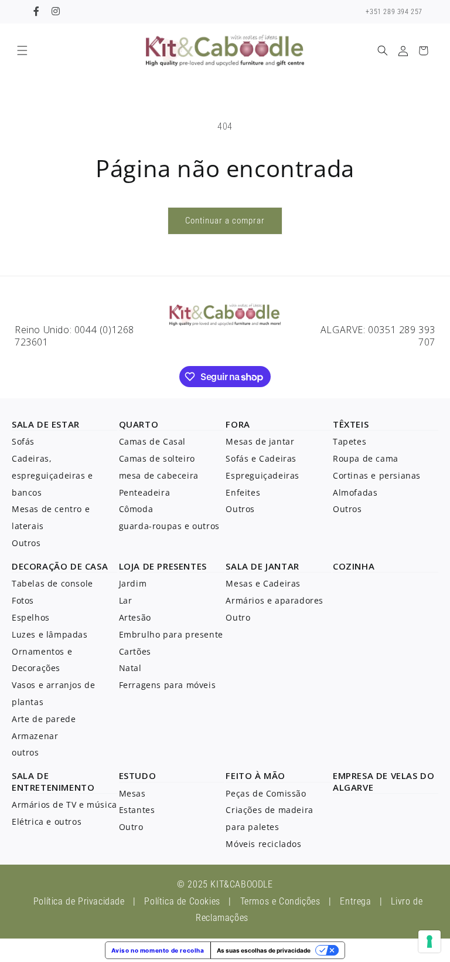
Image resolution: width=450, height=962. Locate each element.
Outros (26, 542)
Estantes (137, 809)
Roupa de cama (365, 458)
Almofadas (355, 492)
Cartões (135, 651)
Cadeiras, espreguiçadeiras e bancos (52, 475)
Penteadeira (145, 492)
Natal (130, 667)
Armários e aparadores (274, 600)
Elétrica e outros (46, 821)
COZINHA (353, 566)
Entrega (355, 901)
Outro (238, 617)
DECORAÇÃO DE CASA (60, 566)
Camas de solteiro (157, 458)
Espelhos (31, 617)
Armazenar (35, 735)
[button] (22, 50)
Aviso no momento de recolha (157, 950)
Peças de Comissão (266, 793)
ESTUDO (137, 775)
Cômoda (136, 508)
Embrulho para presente (171, 634)
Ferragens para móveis (167, 684)
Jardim (133, 583)
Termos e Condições (280, 901)
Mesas (132, 793)
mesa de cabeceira (159, 475)
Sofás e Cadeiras (261, 458)
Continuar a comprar (225, 220)
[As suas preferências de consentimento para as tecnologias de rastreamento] (429, 941)
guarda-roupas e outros (169, 525)
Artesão (135, 617)
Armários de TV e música (64, 804)
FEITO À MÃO (255, 775)
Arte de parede (44, 718)
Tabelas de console (52, 583)
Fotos (23, 600)
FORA (238, 424)
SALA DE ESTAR (46, 424)
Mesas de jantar (260, 441)
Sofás (23, 441)
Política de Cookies (182, 901)
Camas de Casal (152, 441)
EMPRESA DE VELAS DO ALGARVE (383, 781)
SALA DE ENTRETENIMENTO (53, 781)
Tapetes (349, 441)
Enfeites (243, 492)
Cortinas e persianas (377, 475)
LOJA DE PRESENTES (163, 566)
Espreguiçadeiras (262, 475)
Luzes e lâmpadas (50, 634)
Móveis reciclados (263, 843)
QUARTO (139, 424)
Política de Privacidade (79, 901)
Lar (125, 600)
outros (25, 752)
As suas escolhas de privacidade (264, 950)
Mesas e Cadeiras (263, 583)
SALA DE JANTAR (262, 566)
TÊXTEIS (351, 424)
